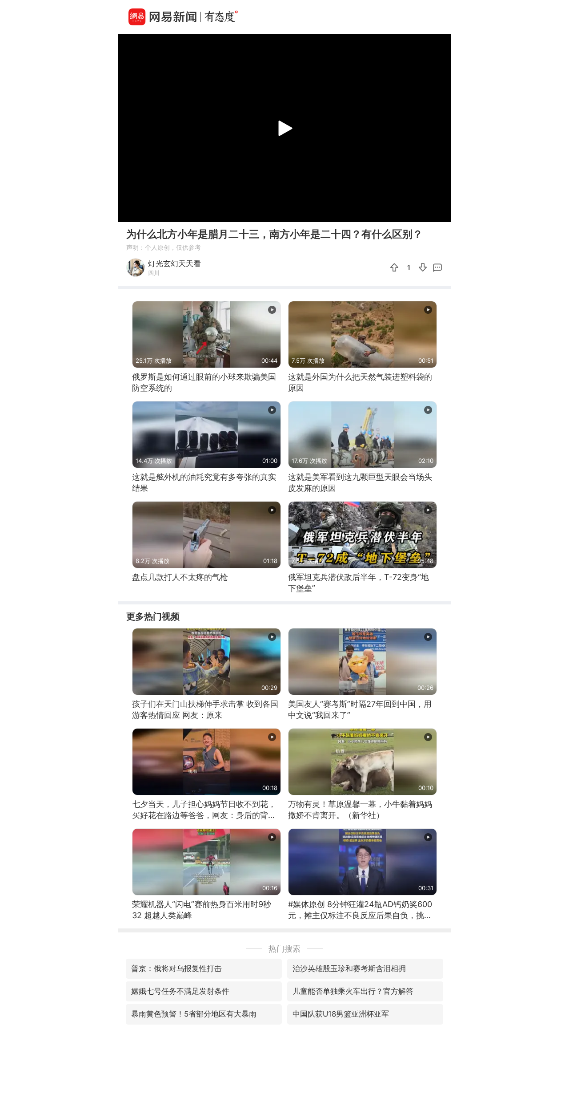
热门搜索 (284, 948)
